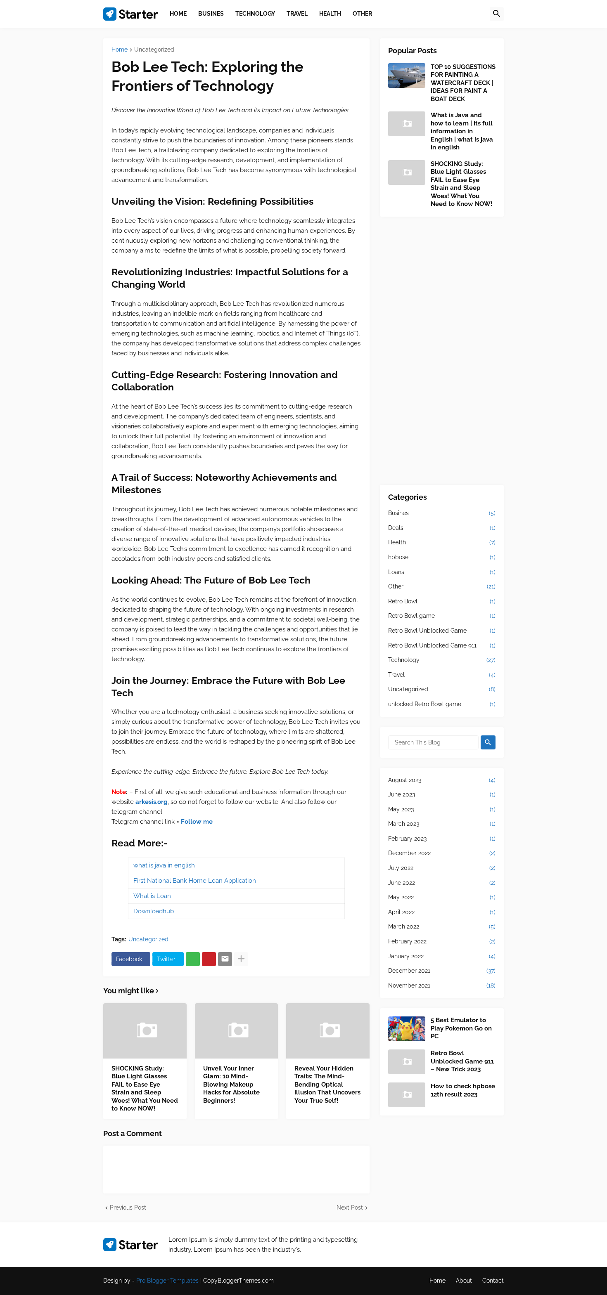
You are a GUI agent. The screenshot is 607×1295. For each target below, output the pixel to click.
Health (442, 542)
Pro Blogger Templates (167, 1280)
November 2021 (442, 985)
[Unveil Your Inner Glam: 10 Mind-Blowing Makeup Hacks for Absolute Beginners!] (236, 1031)
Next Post (350, 1207)
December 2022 (442, 853)
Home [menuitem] (178, 13)
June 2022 (442, 882)
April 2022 (442, 912)
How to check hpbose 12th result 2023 (463, 1090)
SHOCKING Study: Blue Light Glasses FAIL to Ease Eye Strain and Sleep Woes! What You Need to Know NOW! (144, 1089)
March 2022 (442, 926)
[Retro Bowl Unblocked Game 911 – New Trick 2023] (406, 1061)
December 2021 (442, 970)
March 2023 (442, 823)
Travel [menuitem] (297, 13)
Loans (442, 572)
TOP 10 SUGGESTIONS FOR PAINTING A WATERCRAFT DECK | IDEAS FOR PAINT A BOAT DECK (463, 83)
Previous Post (128, 1207)
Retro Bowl (442, 601)
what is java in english (164, 865)
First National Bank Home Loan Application (194, 880)
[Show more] (241, 959)
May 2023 (442, 809)
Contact (493, 1280)
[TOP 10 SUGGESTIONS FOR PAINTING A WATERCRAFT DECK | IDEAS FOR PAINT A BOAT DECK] (406, 75)
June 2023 (442, 794)
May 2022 (442, 897)
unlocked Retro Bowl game (442, 704)
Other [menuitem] (362, 13)
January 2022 (442, 956)
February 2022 (442, 941)
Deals (442, 528)
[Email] (225, 959)
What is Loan (152, 896)
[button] (497, 14)
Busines (442, 513)
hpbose (442, 557)
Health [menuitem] (330, 13)
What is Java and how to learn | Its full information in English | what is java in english (462, 131)
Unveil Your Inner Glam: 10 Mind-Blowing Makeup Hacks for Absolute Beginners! (231, 1084)
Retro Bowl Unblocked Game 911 (442, 645)
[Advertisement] (442, 351)
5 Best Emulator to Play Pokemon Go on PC (461, 1028)
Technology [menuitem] (255, 13)
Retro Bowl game (442, 615)
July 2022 (442, 868)
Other (442, 586)
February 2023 (442, 838)
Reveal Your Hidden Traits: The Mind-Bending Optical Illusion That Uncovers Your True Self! (327, 1084)
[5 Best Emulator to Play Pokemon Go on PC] (406, 1028)
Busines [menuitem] (211, 13)
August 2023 (442, 780)
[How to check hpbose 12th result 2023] (406, 1094)
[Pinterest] (209, 959)
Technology (442, 660)
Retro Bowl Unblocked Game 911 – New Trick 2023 (462, 1061)
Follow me (197, 821)
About (464, 1280)
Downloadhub (153, 911)
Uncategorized (154, 50)
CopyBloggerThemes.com (238, 1280)
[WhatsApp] (193, 959)
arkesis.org (151, 802)
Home (119, 50)
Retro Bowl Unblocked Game (442, 630)
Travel (442, 674)
